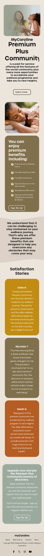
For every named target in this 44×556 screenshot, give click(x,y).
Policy (36, 540)
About (8, 540)
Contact (28, 540)
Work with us (17, 540)
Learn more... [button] (22, 92)
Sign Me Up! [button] (17, 208)
